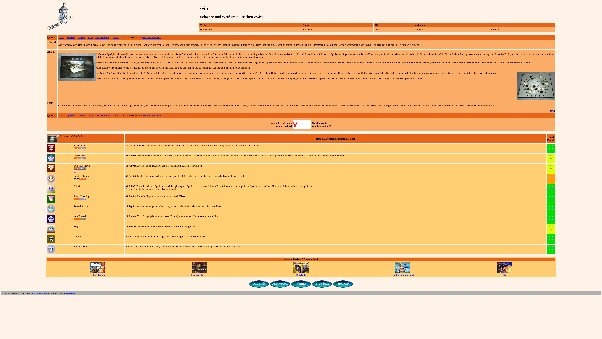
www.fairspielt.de (39, 293)
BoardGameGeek (151, 37)
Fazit (90, 37)
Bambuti (301, 275)
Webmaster (70, 293)
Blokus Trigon (97, 275)
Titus (504, 275)
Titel (61, 37)
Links (116, 37)
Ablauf (81, 37)
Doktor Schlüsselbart (403, 275)
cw (552, 110)
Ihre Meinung (102, 37)
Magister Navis (199, 275)
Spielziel (71, 37)
